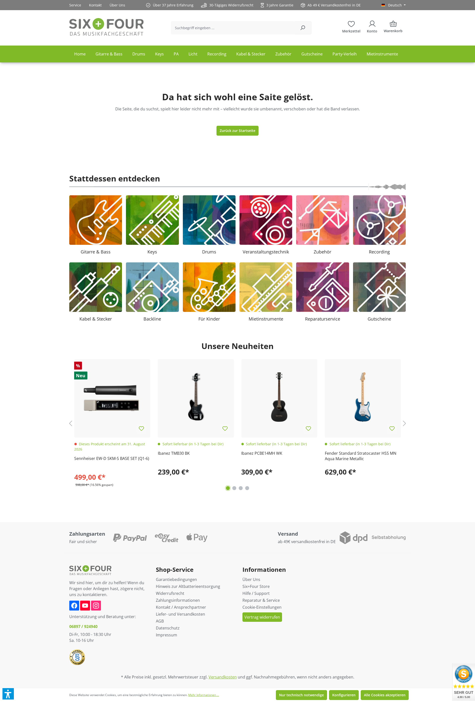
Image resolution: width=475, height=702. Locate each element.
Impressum (166, 635)
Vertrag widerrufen (262, 617)
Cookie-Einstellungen (262, 607)
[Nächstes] (404, 423)
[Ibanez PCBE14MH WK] (279, 397)
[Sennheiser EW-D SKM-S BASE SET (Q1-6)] (112, 397)
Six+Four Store (256, 586)
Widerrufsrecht (170, 593)
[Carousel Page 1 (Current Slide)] (228, 488)
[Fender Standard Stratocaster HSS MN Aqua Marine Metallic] (363, 397)
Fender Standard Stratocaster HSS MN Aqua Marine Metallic (360, 456)
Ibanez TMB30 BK (174, 453)
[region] (237, 423)
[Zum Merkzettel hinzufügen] (141, 429)
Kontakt (95, 5)
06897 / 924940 (83, 626)
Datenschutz (168, 628)
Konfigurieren (344, 695)
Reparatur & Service (261, 600)
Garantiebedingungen (176, 579)
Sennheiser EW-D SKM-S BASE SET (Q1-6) (111, 458)
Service (75, 5)
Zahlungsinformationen (178, 600)
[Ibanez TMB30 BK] (196, 397)
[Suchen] (302, 27)
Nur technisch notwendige (301, 695)
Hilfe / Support (256, 593)
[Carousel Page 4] (247, 488)
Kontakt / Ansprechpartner (181, 607)
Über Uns (117, 5)
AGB (160, 621)
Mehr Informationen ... (203, 695)
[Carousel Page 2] (234, 488)
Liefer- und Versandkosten (180, 614)
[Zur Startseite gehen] (106, 27)
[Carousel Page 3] (241, 488)
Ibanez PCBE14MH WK (261, 453)
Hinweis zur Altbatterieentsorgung (188, 586)
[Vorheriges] (70, 423)
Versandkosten (223, 677)
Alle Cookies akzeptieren (384, 695)
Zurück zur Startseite (237, 130)
